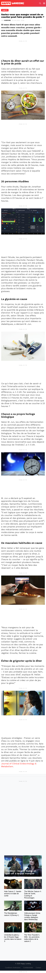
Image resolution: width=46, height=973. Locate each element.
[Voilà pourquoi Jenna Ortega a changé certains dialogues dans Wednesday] (33, 906)
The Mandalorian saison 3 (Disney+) (11, 914)
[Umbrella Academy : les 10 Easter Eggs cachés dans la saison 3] (13, 927)
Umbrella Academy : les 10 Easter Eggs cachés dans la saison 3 (12, 938)
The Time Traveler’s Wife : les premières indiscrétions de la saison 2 (32, 938)
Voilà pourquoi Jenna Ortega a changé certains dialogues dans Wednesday (32, 916)
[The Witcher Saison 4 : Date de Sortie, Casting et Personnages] (33, 884)
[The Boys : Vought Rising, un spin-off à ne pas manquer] (23, 866)
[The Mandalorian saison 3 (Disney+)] (13, 906)
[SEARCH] (40, 3)
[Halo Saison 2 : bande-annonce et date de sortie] (13, 884)
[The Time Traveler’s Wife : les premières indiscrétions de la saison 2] (33, 927)
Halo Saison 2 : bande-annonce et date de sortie (13, 893)
